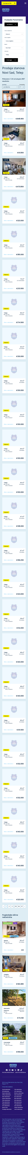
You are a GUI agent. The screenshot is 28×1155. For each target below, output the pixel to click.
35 (16, 906)
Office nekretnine (6, 1095)
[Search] (14, 3)
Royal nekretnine (6, 1093)
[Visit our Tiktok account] (21, 1070)
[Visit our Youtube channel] (12, 1070)
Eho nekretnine (17, 1096)
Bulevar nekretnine (18, 1093)
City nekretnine (18, 1089)
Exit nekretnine (17, 1100)
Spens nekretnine (6, 1098)
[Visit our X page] (15, 1070)
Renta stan (5, 1107)
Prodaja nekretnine (6, 1109)
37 (22, 906)
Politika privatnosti (8, 1072)
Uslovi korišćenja (20, 1072)
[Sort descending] (23, 87)
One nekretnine (18, 1105)
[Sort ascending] (21, 87)
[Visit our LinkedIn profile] (18, 1070)
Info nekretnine (18, 1091)
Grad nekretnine (6, 1089)
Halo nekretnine (18, 1095)
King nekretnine (6, 1104)
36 (19, 906)
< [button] (3, 906)
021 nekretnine (5, 1091)
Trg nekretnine (17, 1104)
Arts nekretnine (6, 1105)
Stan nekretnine (6, 1100)
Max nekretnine (18, 1102)
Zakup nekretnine (18, 1107)
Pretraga (9, 60)
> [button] (24, 906)
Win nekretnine (17, 1098)
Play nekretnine (6, 1102)
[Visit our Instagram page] (10, 1070)
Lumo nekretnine (18, 1109)
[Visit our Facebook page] (7, 1070)
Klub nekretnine (6, 1096)
